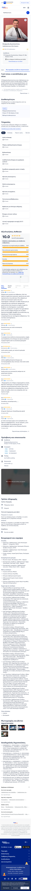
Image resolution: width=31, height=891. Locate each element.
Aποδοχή (25, 887)
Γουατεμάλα (15, 873)
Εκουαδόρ (10, 873)
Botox (2, 807)
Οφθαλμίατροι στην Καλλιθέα (8, 792)
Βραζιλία (21, 873)
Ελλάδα (9, 871)
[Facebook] (5, 879)
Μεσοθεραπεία (9, 807)
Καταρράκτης (4, 799)
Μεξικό (16, 871)
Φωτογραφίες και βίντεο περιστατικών (17, 69)
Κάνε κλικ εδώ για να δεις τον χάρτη (15, 481)
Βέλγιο (13, 871)
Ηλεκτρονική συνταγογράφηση (16, 799)
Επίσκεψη (9, 132)
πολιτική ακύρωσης (13, 525)
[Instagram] (8, 879)
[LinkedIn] (12, 879)
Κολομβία (21, 871)
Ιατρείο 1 (4, 108)
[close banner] (2, 2)
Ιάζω (26, 814)
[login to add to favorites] (25, 20)
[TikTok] (19, 879)
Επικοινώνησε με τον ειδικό (15, 61)
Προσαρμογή (6, 887)
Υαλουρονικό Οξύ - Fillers (21, 807)
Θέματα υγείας (19, 132)
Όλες (3, 132)
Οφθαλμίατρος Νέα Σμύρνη (10, 46)
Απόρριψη (15, 887)
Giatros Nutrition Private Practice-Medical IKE (12, 814)
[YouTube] (16, 879)
